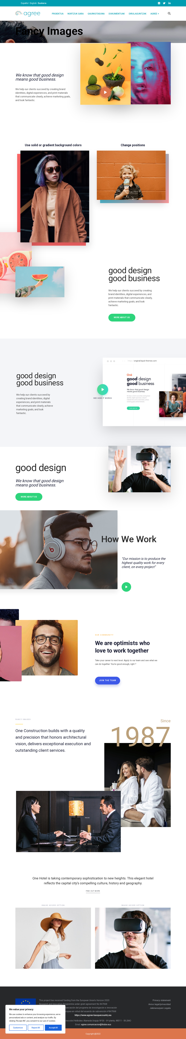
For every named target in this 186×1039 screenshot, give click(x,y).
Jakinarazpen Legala (160, 1008)
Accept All (53, 1028)
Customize (18, 1028)
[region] (35, 1019)
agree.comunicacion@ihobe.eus (96, 1024)
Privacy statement (162, 1000)
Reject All (36, 1028)
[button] (169, 14)
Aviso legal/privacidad (159, 1004)
